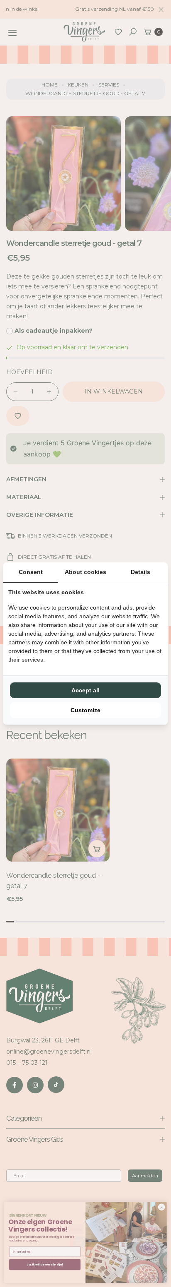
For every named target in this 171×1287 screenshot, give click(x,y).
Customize (85, 710)
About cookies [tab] (85, 572)
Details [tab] (140, 572)
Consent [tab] (31, 572)
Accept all (85, 690)
